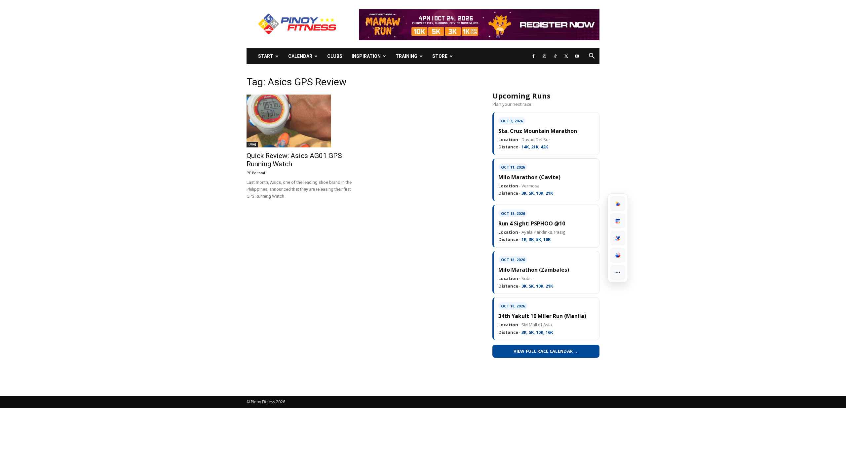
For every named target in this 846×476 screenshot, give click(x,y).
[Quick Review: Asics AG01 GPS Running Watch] (300, 121)
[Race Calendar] (617, 220)
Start (265, 56)
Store (439, 56)
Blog (252, 144)
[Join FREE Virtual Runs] (617, 238)
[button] (591, 57)
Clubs (334, 56)
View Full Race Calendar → (546, 351)
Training (406, 56)
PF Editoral (256, 173)
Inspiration (366, 56)
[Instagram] (544, 56)
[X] (566, 56)
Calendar (300, 56)
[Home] (617, 203)
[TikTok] (555, 56)
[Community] (617, 255)
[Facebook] (533, 56)
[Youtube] (577, 56)
